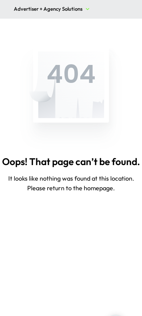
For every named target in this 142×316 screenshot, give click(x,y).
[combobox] (52, 9)
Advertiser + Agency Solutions (48, 9)
